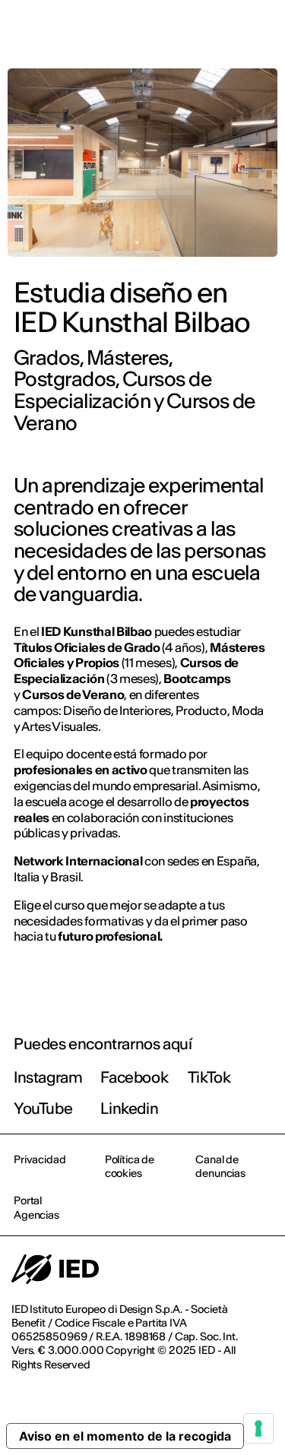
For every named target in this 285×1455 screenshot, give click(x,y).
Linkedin (129, 1108)
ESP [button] (142, 32)
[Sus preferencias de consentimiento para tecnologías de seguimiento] (258, 1428)
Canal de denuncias (220, 1166)
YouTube (43, 1108)
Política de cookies (129, 1166)
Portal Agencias (36, 1207)
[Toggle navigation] (261, 31)
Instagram (48, 1077)
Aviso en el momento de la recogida (125, 1436)
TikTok (209, 1077)
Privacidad (40, 1159)
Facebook (134, 1077)
